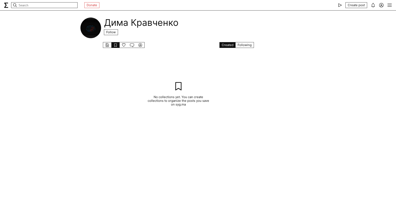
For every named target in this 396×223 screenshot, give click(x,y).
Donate (92, 5)
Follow (111, 32)
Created (227, 45)
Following (245, 45)
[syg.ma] (6, 5)
